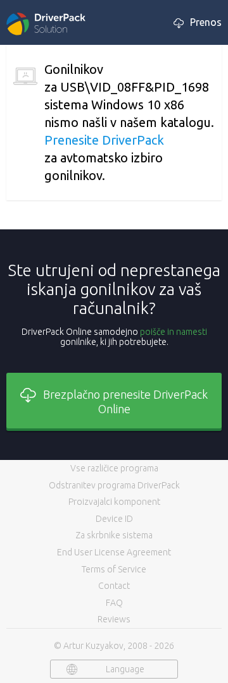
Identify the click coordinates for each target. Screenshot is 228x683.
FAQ (114, 603)
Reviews (114, 619)
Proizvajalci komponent (114, 502)
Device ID (114, 519)
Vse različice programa (114, 468)
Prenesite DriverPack (104, 140)
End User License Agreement (114, 552)
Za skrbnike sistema (114, 535)
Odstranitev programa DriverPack (114, 485)
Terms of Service (114, 569)
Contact (114, 586)
